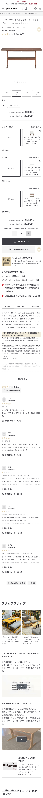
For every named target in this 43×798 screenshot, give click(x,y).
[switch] (39, 29)
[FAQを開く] (35, 8)
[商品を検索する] (22, 8)
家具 (1, 14)
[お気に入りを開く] (31, 8)
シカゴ (10, 398)
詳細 (23, 276)
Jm (9, 506)
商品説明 (8, 307)
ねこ (9, 467)
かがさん (11, 432)
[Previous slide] (14, 82)
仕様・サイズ (21, 307)
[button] (31, 137)
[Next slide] (29, 82)
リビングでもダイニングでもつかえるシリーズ (26, 14)
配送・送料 (35, 307)
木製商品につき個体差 (11, 366)
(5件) (22, 34)
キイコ (10, 545)
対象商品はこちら (9, 358)
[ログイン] (26, 8)
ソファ (8, 14)
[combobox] (10, 793)
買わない (11, 137)
